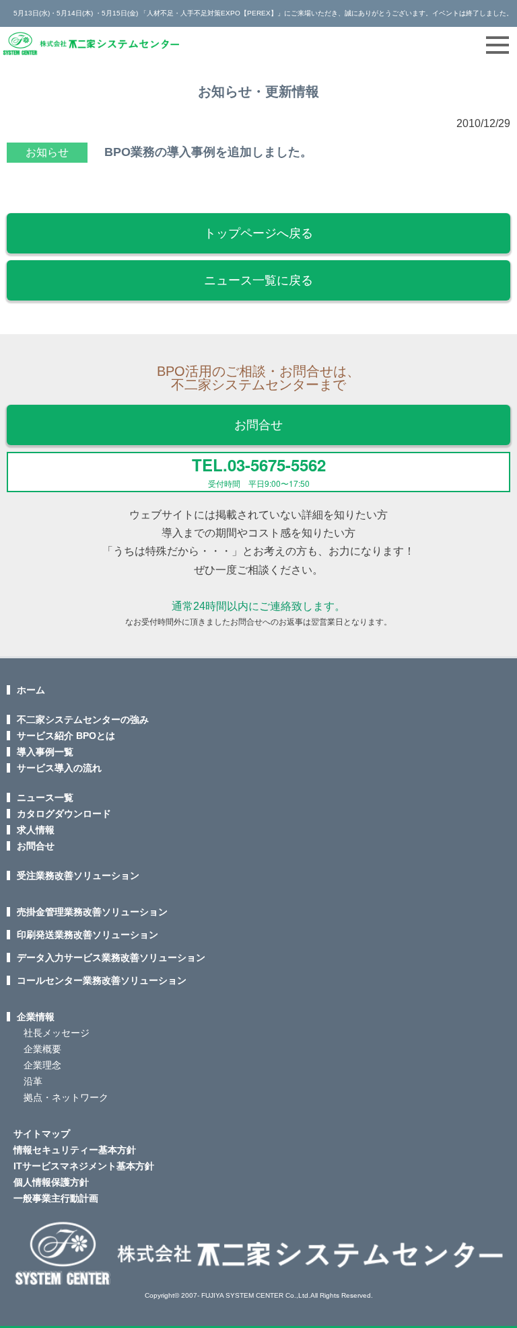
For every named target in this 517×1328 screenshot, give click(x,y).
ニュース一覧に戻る (258, 280)
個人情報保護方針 (51, 1182)
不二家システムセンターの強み (83, 719)
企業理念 (42, 1065)
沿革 (33, 1081)
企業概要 (42, 1049)
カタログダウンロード (64, 813)
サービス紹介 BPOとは (66, 735)
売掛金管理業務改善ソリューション (92, 911)
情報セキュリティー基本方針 (74, 1149)
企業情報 (36, 1016)
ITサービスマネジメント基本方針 (83, 1166)
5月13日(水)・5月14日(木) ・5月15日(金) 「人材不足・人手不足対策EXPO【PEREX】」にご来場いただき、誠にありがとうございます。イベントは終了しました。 (263, 13)
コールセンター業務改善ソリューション (101, 980)
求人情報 (36, 829)
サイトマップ (41, 1133)
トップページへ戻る (258, 233)
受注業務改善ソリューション (78, 875)
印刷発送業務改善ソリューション (87, 934)
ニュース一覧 (45, 797)
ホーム (31, 690)
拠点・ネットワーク (66, 1097)
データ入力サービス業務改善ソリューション (111, 957)
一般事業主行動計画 (55, 1198)
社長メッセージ (57, 1032)
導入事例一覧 (45, 751)
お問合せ (258, 425)
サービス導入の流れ (59, 768)
